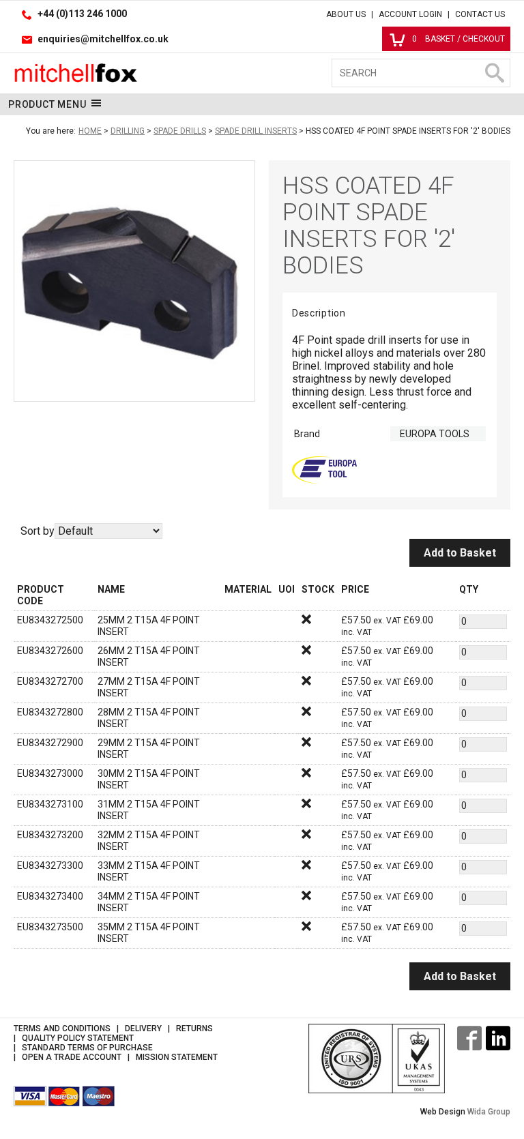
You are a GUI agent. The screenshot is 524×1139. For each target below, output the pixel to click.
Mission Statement (177, 1057)
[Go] (494, 73)
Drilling (128, 131)
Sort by (37, 530)
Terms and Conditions (62, 1028)
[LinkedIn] (498, 1038)
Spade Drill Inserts (256, 131)
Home (90, 131)
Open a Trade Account (71, 1057)
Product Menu (47, 104)
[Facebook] (469, 1038)
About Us (346, 14)
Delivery (143, 1028)
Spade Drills (180, 131)
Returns (194, 1028)
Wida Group (488, 1111)
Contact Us (480, 14)
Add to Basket (460, 552)
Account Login (410, 14)
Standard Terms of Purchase (87, 1047)
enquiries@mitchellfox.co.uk (103, 38)
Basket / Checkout (458, 39)
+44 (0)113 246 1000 (82, 13)
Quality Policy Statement (78, 1038)
